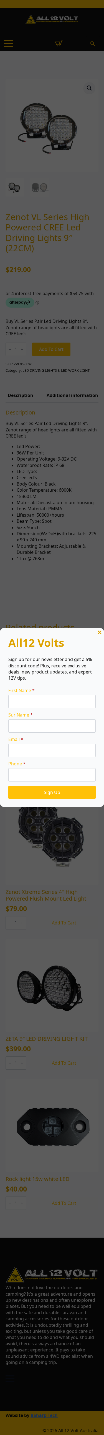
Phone (17, 764)
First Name (21, 690)
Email (15, 739)
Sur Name (20, 715)
